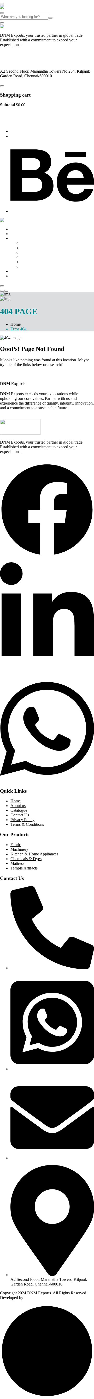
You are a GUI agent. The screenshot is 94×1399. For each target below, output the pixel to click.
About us (18, 233)
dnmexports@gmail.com (20, 62)
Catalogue (18, 271)
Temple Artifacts (34, 266)
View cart (8, 113)
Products (17, 238)
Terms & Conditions (27, 824)
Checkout (24, 113)
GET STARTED (14, 416)
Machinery (30, 247)
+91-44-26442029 (15, 53)
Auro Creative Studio (41, 1297)
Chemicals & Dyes (36, 257)
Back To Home (12, 373)
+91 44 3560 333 (24, 131)
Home (15, 229)
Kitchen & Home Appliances (45, 252)
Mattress (28, 262)
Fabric (26, 243)
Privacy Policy (22, 819)
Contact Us (19, 276)
